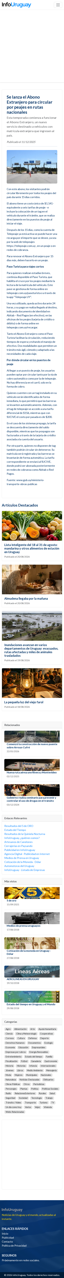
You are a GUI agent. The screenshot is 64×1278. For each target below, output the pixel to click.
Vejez (37, 1107)
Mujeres (18, 1075)
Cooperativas (46, 1033)
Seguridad (10, 1098)
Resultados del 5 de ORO (18, 825)
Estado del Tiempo (15, 829)
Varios (28, 1107)
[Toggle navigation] (58, 5)
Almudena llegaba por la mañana (26, 598)
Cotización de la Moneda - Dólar (22, 862)
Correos (10, 1038)
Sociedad (23, 1098)
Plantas (23, 1089)
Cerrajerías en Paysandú (18, 846)
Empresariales (38, 1047)
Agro (8, 1029)
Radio (8, 1093)
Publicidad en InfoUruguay (19, 850)
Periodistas (38, 1084)
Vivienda (48, 1107)
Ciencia (9, 1033)
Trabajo (49, 1098)
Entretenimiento (13, 1056)
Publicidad (8, 1237)
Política (34, 1089)
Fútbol (24, 1061)
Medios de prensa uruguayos (23, 925)
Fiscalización (11, 1061)
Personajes (11, 1089)
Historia (9, 1066)
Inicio (5, 1233)
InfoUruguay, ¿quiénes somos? (22, 837)
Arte (32, 1029)
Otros (27, 1084)
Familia (49, 1056)
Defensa (32, 1038)
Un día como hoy (13, 1107)
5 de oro (11, 900)
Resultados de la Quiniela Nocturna (24, 833)
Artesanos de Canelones (18, 842)
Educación (23, 1047)
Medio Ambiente (35, 1070)
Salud (52, 1093)
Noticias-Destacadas (29, 1079)
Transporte (30, 1102)
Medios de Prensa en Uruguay (21, 858)
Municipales (31, 1075)
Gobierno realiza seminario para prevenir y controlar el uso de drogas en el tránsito (31, 799)
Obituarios (48, 1079)
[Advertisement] (32, 49)
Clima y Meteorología (26, 1033)
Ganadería (36, 1061)
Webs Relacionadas (15, 1112)
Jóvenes (10, 1070)
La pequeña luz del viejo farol (23, 702)
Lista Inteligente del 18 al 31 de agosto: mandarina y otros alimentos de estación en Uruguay (31, 548)
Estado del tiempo (33, 1056)
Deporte (44, 1038)
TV (52, 1102)
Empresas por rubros (16, 1052)
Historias (21, 1066)
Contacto (7, 1241)
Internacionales (48, 1066)
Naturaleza (11, 1079)
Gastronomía (51, 1061)
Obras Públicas (13, 1084)
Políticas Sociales (50, 1089)
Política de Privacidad (14, 1245)
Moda (8, 1075)
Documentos (34, 1043)
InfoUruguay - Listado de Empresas (24, 870)
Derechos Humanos (15, 1043)
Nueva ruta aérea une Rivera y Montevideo (32, 772)
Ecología (49, 1043)
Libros (20, 1070)
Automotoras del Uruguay (19, 866)
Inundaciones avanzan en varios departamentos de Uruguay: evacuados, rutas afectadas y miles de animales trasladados (31, 650)
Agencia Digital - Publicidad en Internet (27, 854)
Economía (10, 1047)
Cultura (21, 1038)
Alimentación (20, 1029)
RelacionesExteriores (25, 1093)
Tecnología (36, 1098)
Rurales (42, 1093)
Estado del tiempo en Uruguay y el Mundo (31, 1004)
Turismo (43, 1102)
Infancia (33, 1066)
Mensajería (51, 1070)
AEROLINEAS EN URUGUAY (23, 979)
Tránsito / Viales (13, 1102)
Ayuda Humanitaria (47, 1029)
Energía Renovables (38, 1052)
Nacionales (46, 1075)
